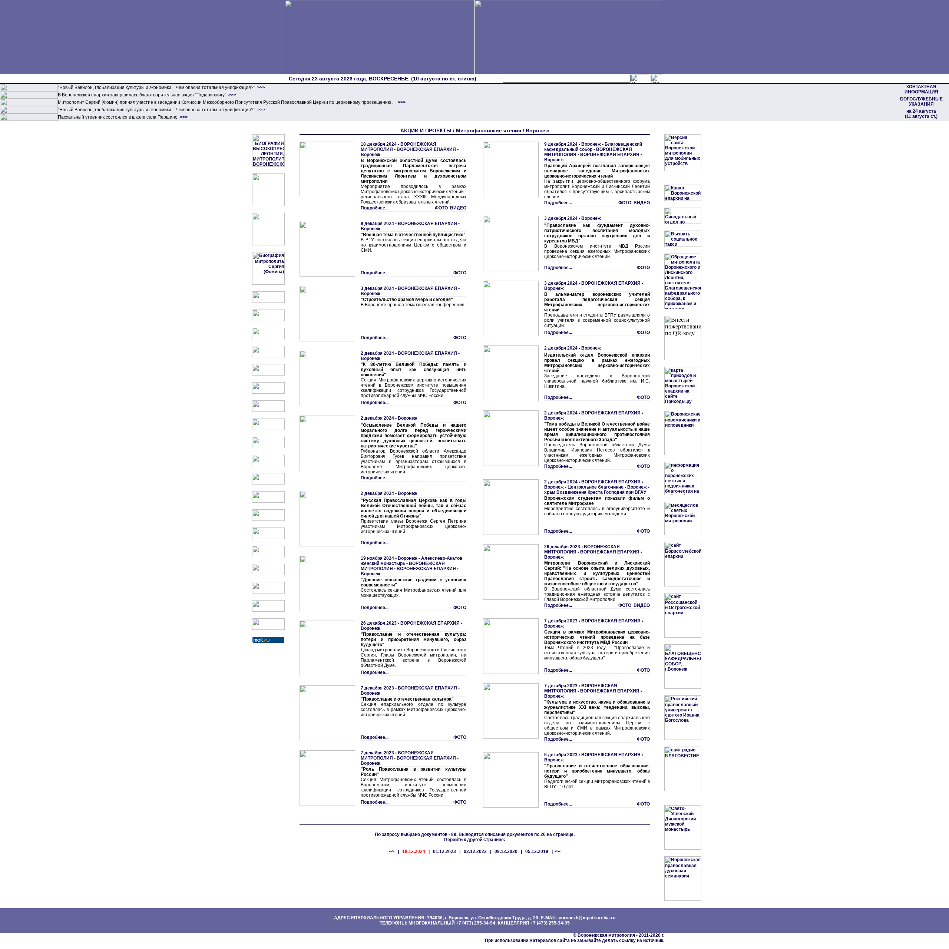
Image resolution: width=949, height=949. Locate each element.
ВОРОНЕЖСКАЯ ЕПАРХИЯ (426, 149)
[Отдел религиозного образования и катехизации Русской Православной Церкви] (268, 374)
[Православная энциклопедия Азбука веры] (268, 537)
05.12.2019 (536, 851)
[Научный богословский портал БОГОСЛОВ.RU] (268, 555)
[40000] (29, 112)
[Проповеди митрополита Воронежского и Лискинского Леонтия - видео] (268, 204)
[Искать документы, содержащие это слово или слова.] (640, 78)
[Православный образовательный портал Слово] (268, 573)
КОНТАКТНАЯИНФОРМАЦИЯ (921, 89)
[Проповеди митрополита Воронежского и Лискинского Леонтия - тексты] (268, 244)
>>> (260, 87)
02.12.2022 (475, 851)
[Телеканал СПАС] (268, 410)
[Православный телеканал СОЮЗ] (268, 392)
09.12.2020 (506, 851)
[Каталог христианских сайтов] (268, 628)
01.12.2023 (444, 851)
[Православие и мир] (268, 519)
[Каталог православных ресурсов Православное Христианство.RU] (268, 610)
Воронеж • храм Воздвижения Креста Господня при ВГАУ (596, 490)
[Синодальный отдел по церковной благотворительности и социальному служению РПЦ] (268, 355)
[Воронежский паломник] (268, 464)
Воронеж (370, 154)
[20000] (29, 97)
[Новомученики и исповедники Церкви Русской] (268, 337)
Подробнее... (374, 208)
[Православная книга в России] (268, 592)
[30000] (29, 119)
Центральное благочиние (596, 487)
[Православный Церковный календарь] (268, 319)
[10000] (29, 89)
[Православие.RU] (268, 501)
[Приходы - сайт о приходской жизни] (268, 483)
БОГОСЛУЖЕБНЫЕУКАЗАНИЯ (921, 101)
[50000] (29, 104)
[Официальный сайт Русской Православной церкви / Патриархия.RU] (268, 301)
